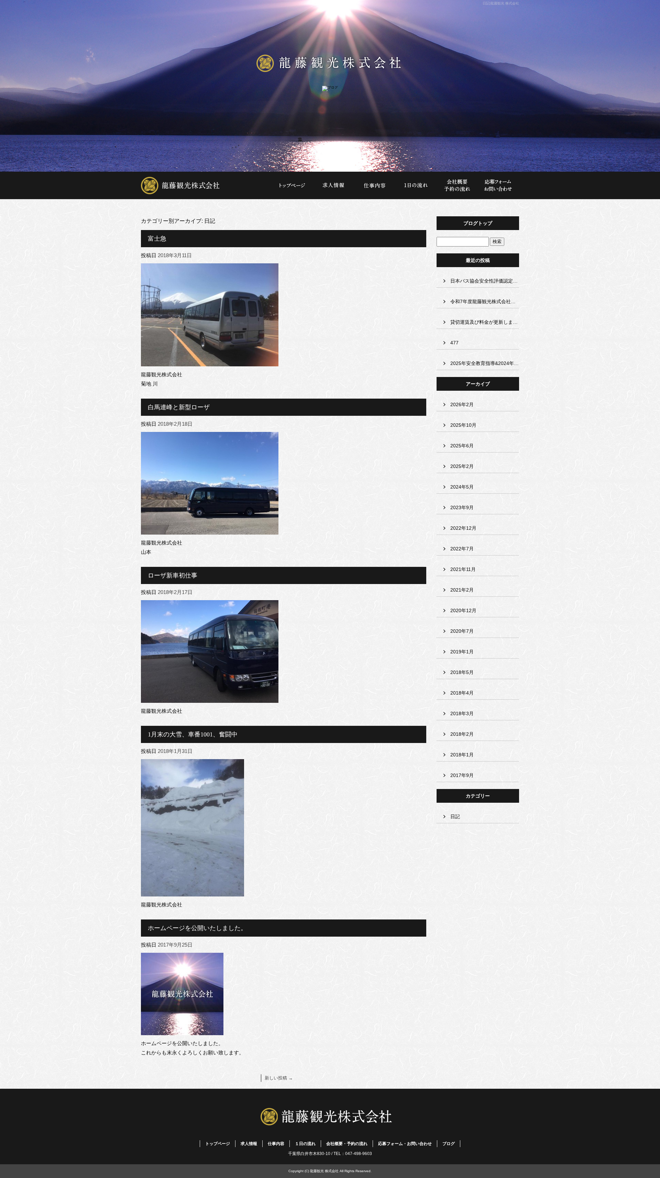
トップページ (206, 185)
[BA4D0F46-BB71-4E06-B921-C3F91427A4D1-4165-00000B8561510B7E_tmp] (192, 892)
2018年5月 (462, 672)
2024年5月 (462, 487)
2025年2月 (462, 466)
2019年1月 (462, 651)
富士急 (157, 238)
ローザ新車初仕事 (172, 575)
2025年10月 (463, 425)
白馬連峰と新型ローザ (179, 407)
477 (454, 342)
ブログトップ (477, 223)
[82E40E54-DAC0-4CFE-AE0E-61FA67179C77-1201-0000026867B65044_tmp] (209, 362)
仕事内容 (374, 185)
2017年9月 (462, 775)
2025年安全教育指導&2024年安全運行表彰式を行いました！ (484, 363)
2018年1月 (462, 754)
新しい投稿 (279, 1077)
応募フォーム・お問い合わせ (498, 185)
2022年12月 (463, 528)
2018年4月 (462, 693)
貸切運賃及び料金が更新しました (484, 322)
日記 (455, 816)
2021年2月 (462, 590)
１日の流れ (416, 185)
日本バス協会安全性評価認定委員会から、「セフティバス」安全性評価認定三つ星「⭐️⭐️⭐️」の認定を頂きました (484, 281)
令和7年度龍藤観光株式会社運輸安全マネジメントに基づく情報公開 (484, 301)
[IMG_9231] (209, 530)
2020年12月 (463, 610)
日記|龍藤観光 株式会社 (501, 3)
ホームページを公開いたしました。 (197, 928)
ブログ (448, 1143)
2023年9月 (462, 507)
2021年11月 (463, 569)
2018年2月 (462, 734)
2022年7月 (462, 548)
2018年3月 (462, 713)
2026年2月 (462, 404)
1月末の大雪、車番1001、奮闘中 (193, 734)
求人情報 (333, 185)
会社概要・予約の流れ (457, 185)
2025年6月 (462, 445)
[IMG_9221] (209, 698)
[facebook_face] (182, 1030)
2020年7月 (462, 631)
